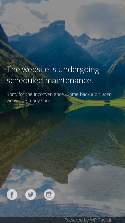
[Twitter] (30, 194)
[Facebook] (12, 194)
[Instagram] (49, 194)
